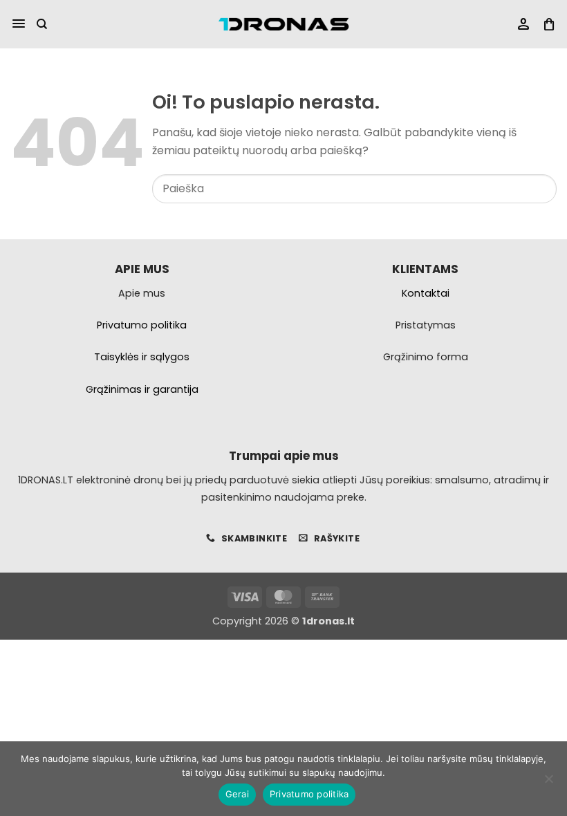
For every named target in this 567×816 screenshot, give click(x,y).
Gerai (237, 793)
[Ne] (548, 783)
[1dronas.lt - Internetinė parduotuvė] (283, 24)
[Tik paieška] (42, 24)
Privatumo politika (309, 793)
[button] (18, 24)
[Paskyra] (523, 24)
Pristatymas (426, 325)
